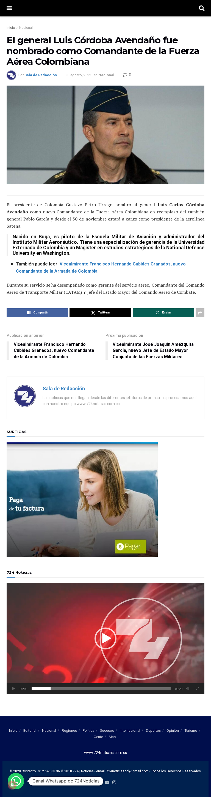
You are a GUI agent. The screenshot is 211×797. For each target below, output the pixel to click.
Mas (112, 737)
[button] (105, 638)
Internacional (130, 730)
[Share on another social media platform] (200, 312)
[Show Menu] (9, 8)
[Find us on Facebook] (93, 782)
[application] (105, 638)
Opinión (172, 730)
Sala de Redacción (40, 75)
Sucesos (107, 730)
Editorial (29, 730)
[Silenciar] (187, 688)
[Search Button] (201, 8)
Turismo (191, 730)
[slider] (101, 688)
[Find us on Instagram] (114, 782)
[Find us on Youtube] (107, 782)
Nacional (26, 28)
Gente (98, 737)
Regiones (69, 730)
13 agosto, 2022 (78, 75)
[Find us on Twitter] (100, 782)
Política (88, 730)
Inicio (11, 28)
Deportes (153, 730)
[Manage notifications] (12, 785)
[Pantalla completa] (197, 688)
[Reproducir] (13, 688)
